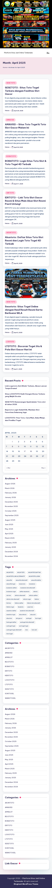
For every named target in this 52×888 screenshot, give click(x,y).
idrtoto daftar (33, 595)
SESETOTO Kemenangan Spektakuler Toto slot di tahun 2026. (25, 403)
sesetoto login (10, 614)
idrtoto (35, 591)
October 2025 (10, 511)
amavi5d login (10, 584)
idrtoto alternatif (20, 595)
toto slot (34, 630)
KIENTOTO (9, 675)
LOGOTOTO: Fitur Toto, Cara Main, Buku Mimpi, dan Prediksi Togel (25, 419)
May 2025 (9, 529)
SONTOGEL (9, 693)
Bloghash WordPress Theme (26, 884)
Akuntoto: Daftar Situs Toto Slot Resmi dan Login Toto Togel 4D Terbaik (24, 240)
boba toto (22, 584)
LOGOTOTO (9, 680)
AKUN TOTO (20, 572)
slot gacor (19, 618)
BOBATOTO (11, 156)
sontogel (29, 618)
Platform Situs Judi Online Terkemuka (18, 53)
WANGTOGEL (10, 698)
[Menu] (48, 53)
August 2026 (10, 484)
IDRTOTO (10, 193)
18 (31, 451)
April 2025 (9, 533)
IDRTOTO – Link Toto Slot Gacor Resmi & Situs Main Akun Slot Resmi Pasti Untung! (25, 201)
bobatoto (32, 584)
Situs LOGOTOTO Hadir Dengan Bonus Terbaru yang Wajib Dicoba (25, 395)
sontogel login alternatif (14, 630)
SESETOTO (10, 83)
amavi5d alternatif (21, 580)
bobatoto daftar (11, 588)
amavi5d (9, 580)
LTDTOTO (10, 342)
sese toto (30, 607)
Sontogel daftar (11, 622)
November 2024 (11, 556)
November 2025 (11, 506)
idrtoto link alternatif (12, 599)
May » (43, 468)
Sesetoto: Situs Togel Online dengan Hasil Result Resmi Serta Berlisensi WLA (23, 309)
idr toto (8, 595)
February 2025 (11, 543)
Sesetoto (21, 607)
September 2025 (12, 515)
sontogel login (10, 626)
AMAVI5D (10, 120)
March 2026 (10, 488)
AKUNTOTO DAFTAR (34, 572)
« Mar (8, 468)
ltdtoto (37, 599)
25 (31, 456)
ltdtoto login (10, 607)
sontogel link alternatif (27, 622)
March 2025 (10, 538)
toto (26, 630)
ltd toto (8, 603)
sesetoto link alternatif (27, 611)
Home (5, 67)
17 (25, 451)
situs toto (9, 618)
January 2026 (10, 497)
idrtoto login (27, 599)
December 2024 (11, 552)
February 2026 (11, 493)
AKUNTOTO (11, 232)
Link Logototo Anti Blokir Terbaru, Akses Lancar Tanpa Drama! (26, 387)
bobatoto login (11, 591)
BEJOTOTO (9, 662)
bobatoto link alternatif (27, 588)
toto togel (9, 634)
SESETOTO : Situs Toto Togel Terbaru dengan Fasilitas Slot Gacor (22, 91)
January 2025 (10, 547)
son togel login (23, 626)
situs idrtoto (22, 614)
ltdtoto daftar (19, 603)
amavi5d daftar (36, 580)
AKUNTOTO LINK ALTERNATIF (15, 576)
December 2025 (11, 502)
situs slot (33, 614)
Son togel (38, 618)
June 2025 (9, 524)
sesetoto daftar (11, 611)
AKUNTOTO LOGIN (34, 576)
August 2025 (10, 520)
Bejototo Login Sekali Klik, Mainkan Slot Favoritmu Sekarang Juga (22, 411)
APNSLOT (9, 657)
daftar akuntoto (25, 591)
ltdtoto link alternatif (33, 603)
